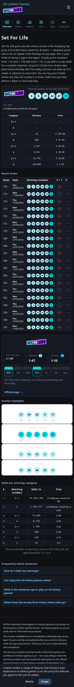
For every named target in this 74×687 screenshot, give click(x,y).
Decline (30, 681)
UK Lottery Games (16, 4)
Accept (44, 681)
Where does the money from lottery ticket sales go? (35, 602)
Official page (13, 392)
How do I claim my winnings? (21, 570)
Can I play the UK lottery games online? (27, 580)
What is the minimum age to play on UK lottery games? (32, 591)
